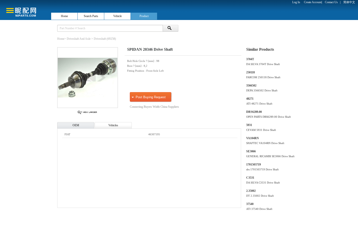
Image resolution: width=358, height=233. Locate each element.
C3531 (250, 177)
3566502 (251, 85)
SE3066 (251, 151)
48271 (250, 98)
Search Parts (91, 16)
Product (144, 16)
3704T (250, 59)
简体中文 (349, 2)
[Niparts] (25, 9)
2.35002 (251, 191)
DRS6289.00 (254, 112)
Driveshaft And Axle (79, 38)
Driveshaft (100, 38)
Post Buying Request (151, 97)
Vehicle (117, 16)
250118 (250, 72)
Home (64, 16)
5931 (249, 125)
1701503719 (253, 164)
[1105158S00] (87, 114)
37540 (250, 204)
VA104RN (252, 138)
